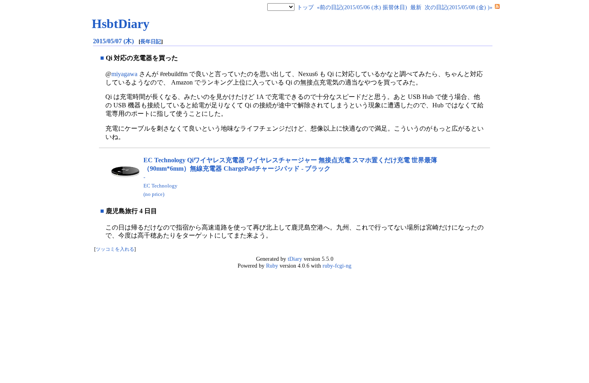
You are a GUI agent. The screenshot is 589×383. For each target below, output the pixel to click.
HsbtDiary (120, 23)
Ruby (272, 265)
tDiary (295, 259)
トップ (305, 7)
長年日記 (150, 41)
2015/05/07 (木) (114, 41)
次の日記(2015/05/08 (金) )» (458, 7)
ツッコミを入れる (115, 249)
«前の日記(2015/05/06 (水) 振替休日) (362, 7)
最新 (416, 7)
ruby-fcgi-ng (337, 265)
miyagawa (124, 74)
